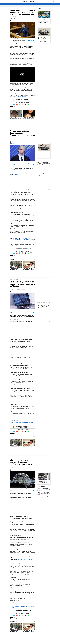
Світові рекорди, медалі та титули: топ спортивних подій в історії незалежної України (43, 170)
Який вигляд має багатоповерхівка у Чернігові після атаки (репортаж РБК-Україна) (43, 167)
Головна (11, 8)
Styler (40, 3)
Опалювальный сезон (31, 256)
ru (5, 1)
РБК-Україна (19, 49)
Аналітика (18, 3)
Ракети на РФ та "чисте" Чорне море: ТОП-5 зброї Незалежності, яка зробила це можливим (43, 40)
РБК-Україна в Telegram (21, 96)
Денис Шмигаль (24, 256)
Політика (23, 3)
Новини (13, 3)
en (3, 1)
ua (2, 1)
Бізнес (27, 3)
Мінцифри (28, 500)
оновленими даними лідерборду (17, 565)
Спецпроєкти (46, 3)
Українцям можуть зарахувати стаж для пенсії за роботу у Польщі (43, 482)
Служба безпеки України (13, 256)
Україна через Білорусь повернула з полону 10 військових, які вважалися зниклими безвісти (43, 21)
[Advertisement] (22, 182)
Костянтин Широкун (41, 36)
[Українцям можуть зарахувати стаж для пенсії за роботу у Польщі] (44, 476)
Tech (17, 279)
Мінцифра (11, 618)
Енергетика (18, 8)
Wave (37, 3)
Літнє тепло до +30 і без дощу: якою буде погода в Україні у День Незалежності (43, 174)
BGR (24, 321)
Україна (19, 256)
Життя (30, 3)
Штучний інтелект (16, 618)
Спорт (34, 3)
